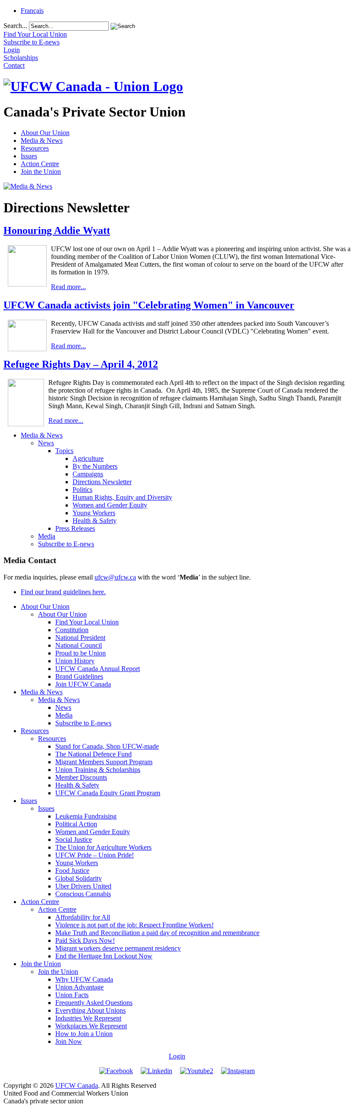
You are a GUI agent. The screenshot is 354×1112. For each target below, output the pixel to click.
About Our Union (45, 132)
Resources (35, 148)
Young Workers (94, 513)
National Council (78, 645)
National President (80, 637)
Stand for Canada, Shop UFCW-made (107, 746)
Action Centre (40, 163)
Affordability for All (82, 917)
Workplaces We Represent (91, 1026)
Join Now (68, 1041)
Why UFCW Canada (84, 979)
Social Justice (73, 839)
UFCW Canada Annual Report (97, 668)
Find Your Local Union (87, 622)
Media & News (42, 140)
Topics (64, 450)
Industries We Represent (88, 1018)
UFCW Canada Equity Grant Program (107, 793)
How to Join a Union (84, 1033)
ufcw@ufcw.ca (115, 577)
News (46, 443)
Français (32, 10)
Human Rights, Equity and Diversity (122, 497)
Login (177, 1056)
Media (46, 536)
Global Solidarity (78, 878)
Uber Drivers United (83, 886)
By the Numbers (95, 466)
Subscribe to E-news (66, 544)
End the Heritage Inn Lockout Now (103, 956)
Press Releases (75, 528)
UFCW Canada (76, 1085)
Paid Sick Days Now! (85, 940)
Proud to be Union (80, 653)
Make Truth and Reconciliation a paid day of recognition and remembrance (157, 932)
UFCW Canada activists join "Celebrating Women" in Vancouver (148, 305)
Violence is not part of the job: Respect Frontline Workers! (134, 925)
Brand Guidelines (79, 676)
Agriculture (88, 458)
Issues (29, 156)
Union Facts (71, 995)
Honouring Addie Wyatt (56, 230)
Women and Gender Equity (110, 505)
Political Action (76, 824)
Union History (75, 661)
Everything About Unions (90, 1010)
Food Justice (72, 870)
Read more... (68, 286)
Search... (15, 25)
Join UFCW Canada (83, 684)
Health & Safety (95, 520)
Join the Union (41, 171)
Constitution (71, 629)
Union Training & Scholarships (97, 769)
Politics (82, 489)
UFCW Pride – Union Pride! (94, 855)
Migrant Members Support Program (103, 761)
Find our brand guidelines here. (63, 591)
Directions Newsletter (102, 481)
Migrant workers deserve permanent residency (118, 948)
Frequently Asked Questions (94, 1002)
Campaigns (88, 474)
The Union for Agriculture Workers (103, 847)
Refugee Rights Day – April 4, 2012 (80, 364)
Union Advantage (79, 987)
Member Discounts (81, 777)
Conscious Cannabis (83, 894)
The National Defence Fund (93, 754)
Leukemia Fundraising (86, 816)
